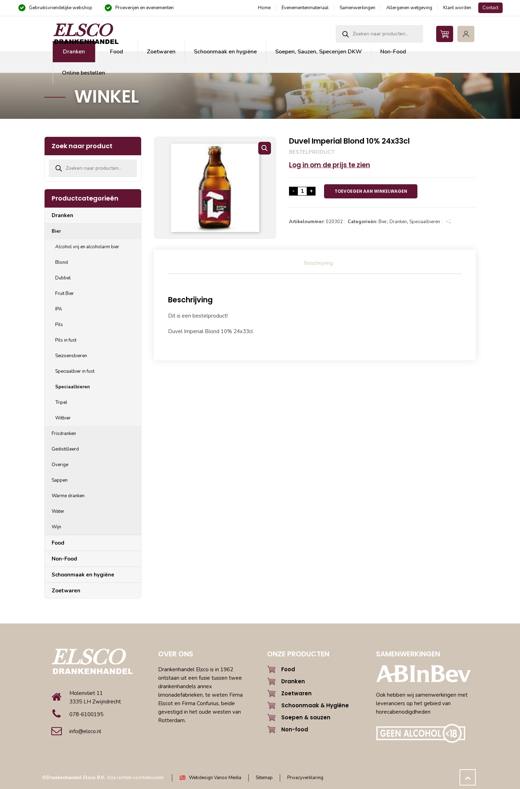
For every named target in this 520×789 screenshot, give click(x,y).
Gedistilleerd (65, 449)
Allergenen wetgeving (409, 8)
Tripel (61, 402)
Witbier (63, 418)
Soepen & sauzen (305, 717)
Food (58, 542)
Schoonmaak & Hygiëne (315, 705)
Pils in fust (65, 340)
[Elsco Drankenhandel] (85, 34)
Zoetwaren (66, 590)
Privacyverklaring (305, 778)
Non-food (294, 729)
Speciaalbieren (424, 222)
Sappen (60, 480)
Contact (490, 8)
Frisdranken (64, 433)
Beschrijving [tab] (318, 263)
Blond (61, 262)
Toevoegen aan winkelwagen (371, 191)
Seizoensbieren (71, 356)
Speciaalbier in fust (74, 371)
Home (264, 8)
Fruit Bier (64, 293)
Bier (383, 222)
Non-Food (64, 558)
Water (58, 511)
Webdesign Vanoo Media (215, 778)
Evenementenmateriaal (305, 8)
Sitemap (264, 778)
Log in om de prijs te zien (329, 165)
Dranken (398, 222)
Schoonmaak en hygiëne (83, 574)
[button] (264, 148)
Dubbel (63, 278)
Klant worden (457, 8)
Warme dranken (68, 496)
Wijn (56, 527)
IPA (58, 309)
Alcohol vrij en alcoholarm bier (87, 247)
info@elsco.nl (85, 731)
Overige (60, 465)
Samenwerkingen (357, 8)
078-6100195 (86, 714)
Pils (59, 324)
